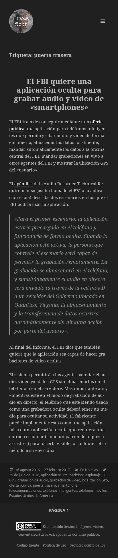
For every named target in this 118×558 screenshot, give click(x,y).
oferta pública (20, 485)
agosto (25, 469)
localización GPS (95, 480)
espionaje (93, 475)
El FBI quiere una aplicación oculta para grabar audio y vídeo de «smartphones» (59, 94)
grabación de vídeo (65, 480)
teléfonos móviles (93, 490)
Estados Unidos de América (31, 495)
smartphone (67, 485)
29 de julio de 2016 (24, 475)
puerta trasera (44, 485)
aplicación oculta (54, 475)
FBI (105, 475)
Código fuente (28, 545)
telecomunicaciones (25, 490)
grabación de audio (32, 480)
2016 (36, 469)
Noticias (91, 469)
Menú (103, 21)
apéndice (23, 183)
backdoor (76, 475)
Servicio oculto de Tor (87, 545)
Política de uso (54, 545)
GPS (12, 480)
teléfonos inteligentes (60, 490)
